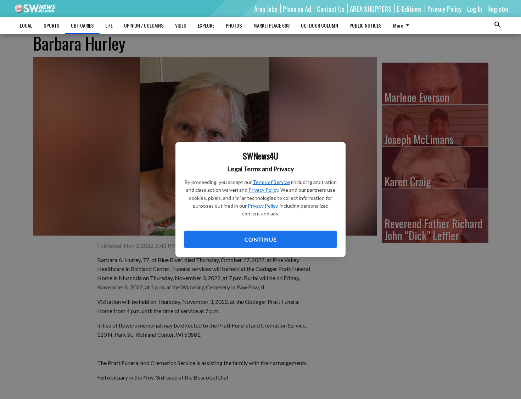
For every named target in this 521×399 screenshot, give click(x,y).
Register (498, 8)
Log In (474, 8)
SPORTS (52, 25)
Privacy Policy (263, 190)
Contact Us (330, 8)
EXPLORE (206, 25)
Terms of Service (271, 182)
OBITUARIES (82, 25)
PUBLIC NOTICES (365, 25)
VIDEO (180, 25)
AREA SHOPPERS (371, 8)
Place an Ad (297, 8)
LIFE (109, 25)
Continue (260, 239)
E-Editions (409, 8)
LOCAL (26, 25)
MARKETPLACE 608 (271, 25)
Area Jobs (266, 8)
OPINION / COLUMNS (144, 25)
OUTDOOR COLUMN (319, 25)
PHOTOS (234, 25)
